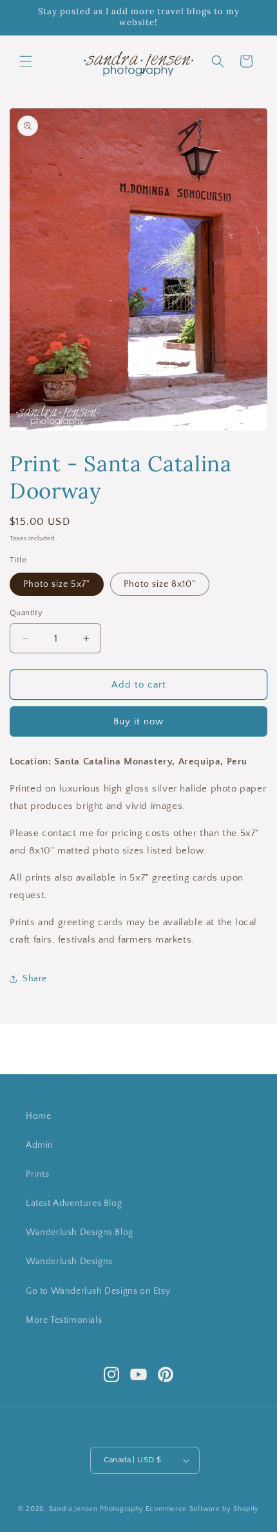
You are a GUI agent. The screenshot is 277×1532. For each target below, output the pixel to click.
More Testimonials (64, 1320)
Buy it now (138, 721)
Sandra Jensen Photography (96, 1509)
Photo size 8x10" (160, 584)
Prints (38, 1174)
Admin (39, 1145)
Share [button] (35, 979)
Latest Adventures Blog (74, 1203)
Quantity (26, 612)
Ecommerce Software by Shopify (202, 1509)
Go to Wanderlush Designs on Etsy (98, 1291)
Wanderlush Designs (69, 1261)
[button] (26, 61)
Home (38, 1116)
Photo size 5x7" (56, 584)
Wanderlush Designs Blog (79, 1232)
